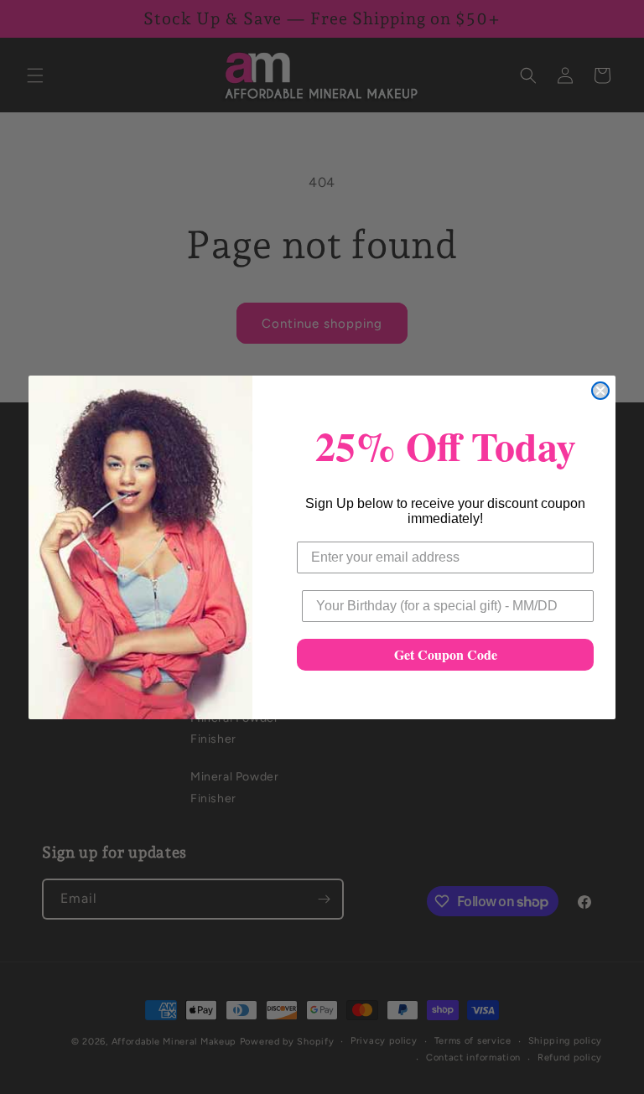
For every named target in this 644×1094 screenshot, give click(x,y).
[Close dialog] (600, 390)
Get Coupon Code (445, 654)
